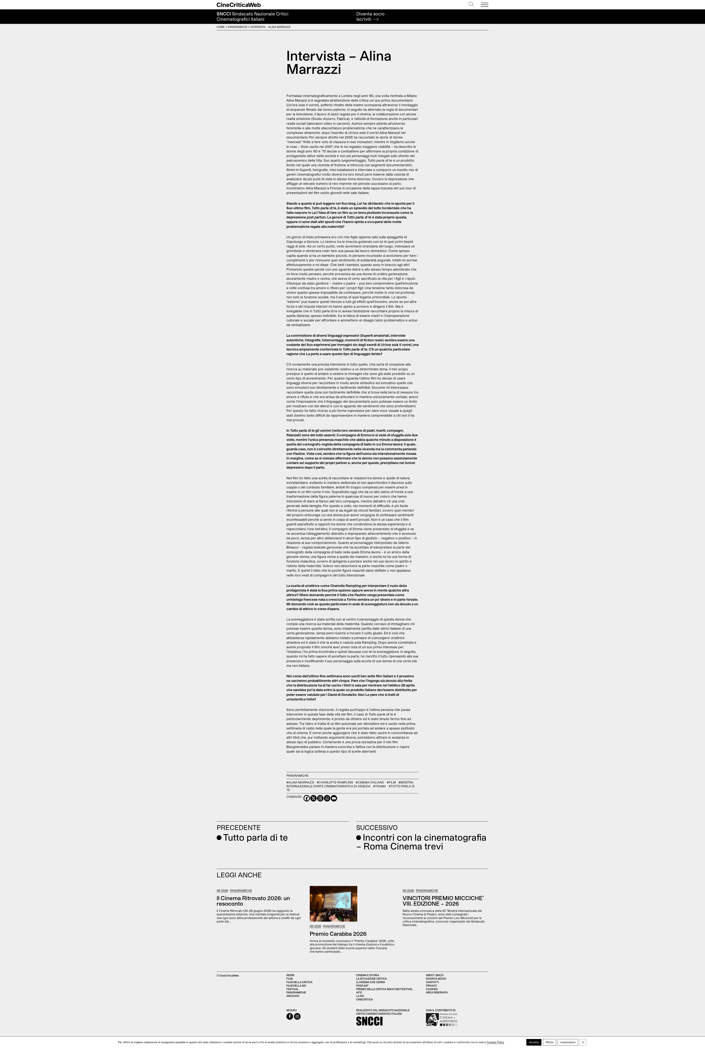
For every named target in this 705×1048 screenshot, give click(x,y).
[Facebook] (306, 798)
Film (289, 978)
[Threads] (320, 798)
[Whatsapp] (327, 798)
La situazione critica (371, 978)
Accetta (534, 1042)
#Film (391, 782)
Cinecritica (364, 999)
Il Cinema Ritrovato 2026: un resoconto (253, 901)
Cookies (432, 989)
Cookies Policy (495, 1042)
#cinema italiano (370, 782)
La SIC (360, 995)
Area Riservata (437, 992)
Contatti (432, 982)
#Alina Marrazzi (300, 782)
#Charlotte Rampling (335, 782)
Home (221, 26)
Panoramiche (237, 26)
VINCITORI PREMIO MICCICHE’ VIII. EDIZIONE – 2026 (443, 901)
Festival (292, 989)
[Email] (334, 798)
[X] (313, 798)
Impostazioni (567, 1042)
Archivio (292, 995)
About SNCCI (435, 975)
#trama (379, 786)
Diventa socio (370, 16)
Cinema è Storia (367, 975)
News (290, 975)
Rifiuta (549, 1042)
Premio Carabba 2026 (338, 933)
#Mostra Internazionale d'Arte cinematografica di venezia (349, 784)
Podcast (362, 985)
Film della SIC (296, 985)
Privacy (431, 985)
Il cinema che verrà (370, 982)
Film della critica (299, 982)
